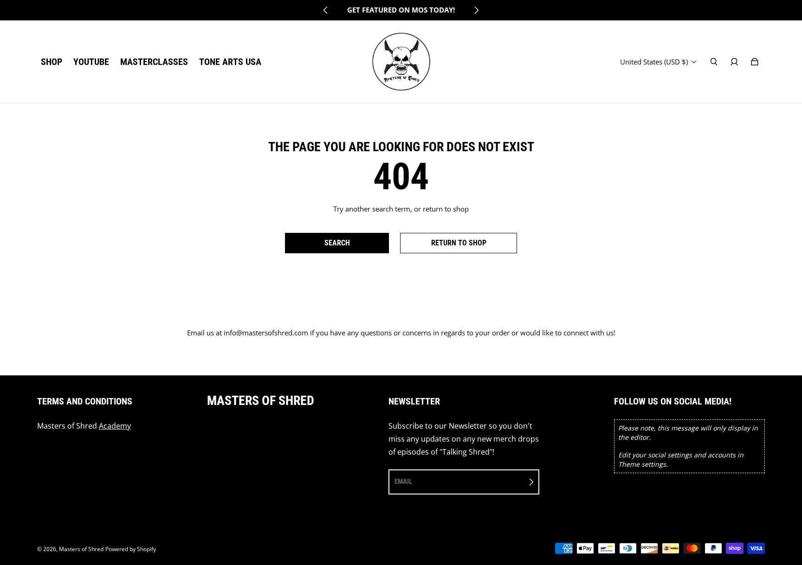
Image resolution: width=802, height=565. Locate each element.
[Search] (714, 61)
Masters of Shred (81, 549)
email (403, 481)
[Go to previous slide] (326, 10)
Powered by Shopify (130, 549)
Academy (115, 426)
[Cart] (754, 61)
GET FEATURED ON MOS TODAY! (401, 10)
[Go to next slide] (476, 10)
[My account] (734, 61)
